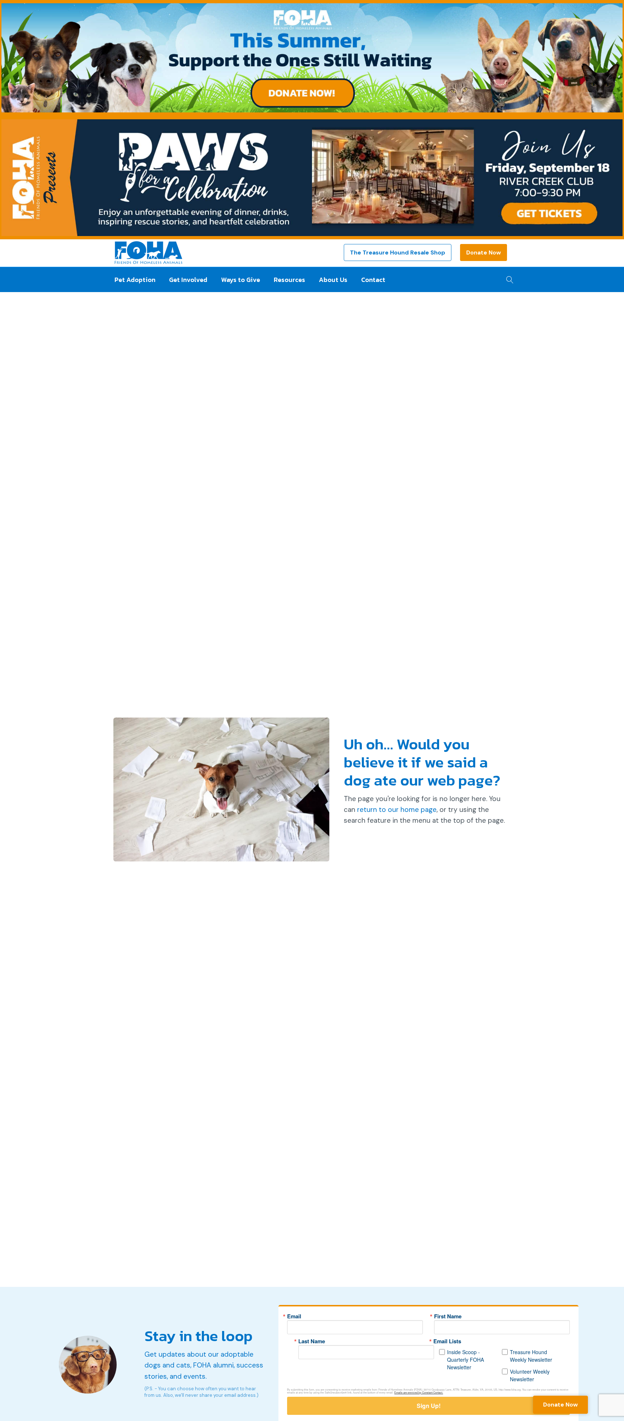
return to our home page (397, 809)
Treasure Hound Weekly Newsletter (531, 1355)
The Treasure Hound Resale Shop (397, 252)
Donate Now (483, 252)
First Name (448, 1316)
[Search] (507, 277)
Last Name (311, 1341)
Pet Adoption (134, 279)
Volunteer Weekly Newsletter (530, 1375)
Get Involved (188, 279)
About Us (333, 279)
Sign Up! (429, 1405)
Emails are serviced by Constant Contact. (418, 1392)
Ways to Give (240, 279)
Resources (289, 279)
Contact (373, 279)
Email (294, 1316)
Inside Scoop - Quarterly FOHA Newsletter (465, 1359)
